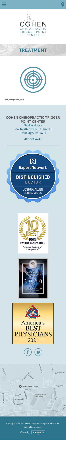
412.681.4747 (33, 139)
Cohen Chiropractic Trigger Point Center (33, 23)
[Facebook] (28, 354)
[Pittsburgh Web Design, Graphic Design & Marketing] (38, 434)
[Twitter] (38, 354)
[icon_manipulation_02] (33, 79)
